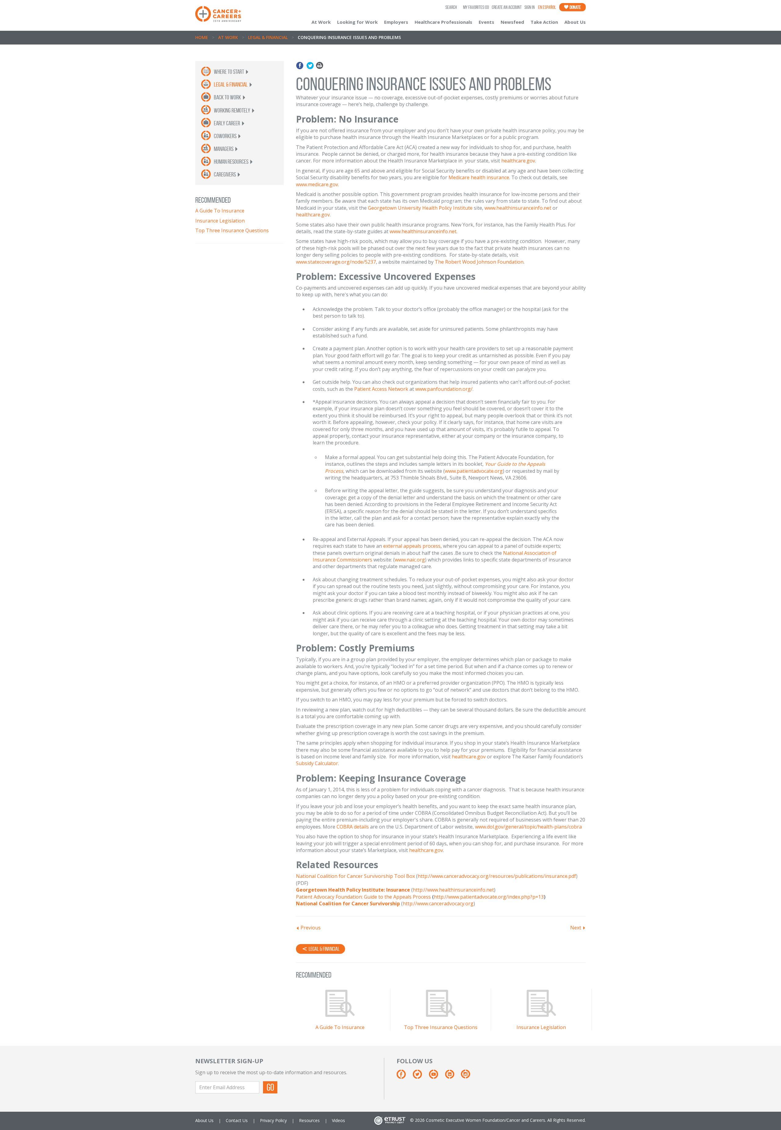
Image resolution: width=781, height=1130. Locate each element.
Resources (309, 1120)
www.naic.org (410, 559)
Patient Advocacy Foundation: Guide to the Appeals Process (363, 896)
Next (575, 927)
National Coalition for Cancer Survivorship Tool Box (355, 876)
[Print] (319, 66)
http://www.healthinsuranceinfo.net (453, 889)
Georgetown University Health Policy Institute (420, 208)
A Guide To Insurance (219, 210)
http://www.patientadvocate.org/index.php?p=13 (489, 896)
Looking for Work (357, 22)
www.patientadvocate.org (474, 471)
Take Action (544, 22)
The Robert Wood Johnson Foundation (479, 261)
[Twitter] (310, 66)
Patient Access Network (381, 389)
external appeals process (412, 546)
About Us (575, 22)
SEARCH (451, 7)
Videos (338, 1120)
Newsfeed (512, 22)
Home (201, 37)
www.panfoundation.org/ (444, 389)
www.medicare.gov (317, 184)
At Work (321, 22)
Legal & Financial (268, 37)
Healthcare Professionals (443, 22)
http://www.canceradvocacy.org (438, 903)
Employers (396, 22)
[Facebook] (300, 66)
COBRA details (353, 826)
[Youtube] (436, 1076)
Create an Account (507, 7)
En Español (547, 7)
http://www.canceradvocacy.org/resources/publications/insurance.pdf (497, 876)
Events (486, 22)
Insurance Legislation (220, 220)
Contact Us (237, 1120)
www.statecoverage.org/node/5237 (336, 261)
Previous (311, 927)
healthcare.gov (518, 160)
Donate (575, 7)
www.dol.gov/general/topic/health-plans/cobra (528, 826)
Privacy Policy (273, 1120)
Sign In (529, 7)
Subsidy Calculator (317, 763)
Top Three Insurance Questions (232, 230)
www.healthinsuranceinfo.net (517, 208)
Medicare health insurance (478, 177)
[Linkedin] (452, 1076)
